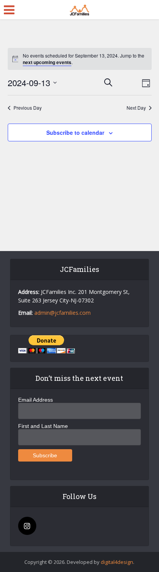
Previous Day (28, 108)
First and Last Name (43, 426)
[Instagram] (27, 526)
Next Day (136, 108)
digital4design (117, 561)
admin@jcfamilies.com (62, 312)
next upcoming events (47, 62)
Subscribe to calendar (75, 132)
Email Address (35, 400)
